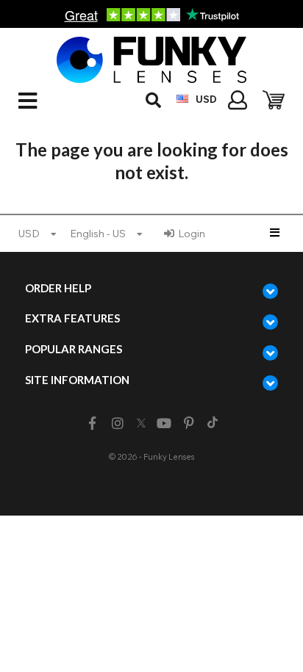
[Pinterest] (189, 423)
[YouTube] (164, 423)
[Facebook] (92, 423)
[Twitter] (141, 423)
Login (191, 233)
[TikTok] (212, 423)
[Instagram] (117, 423)
